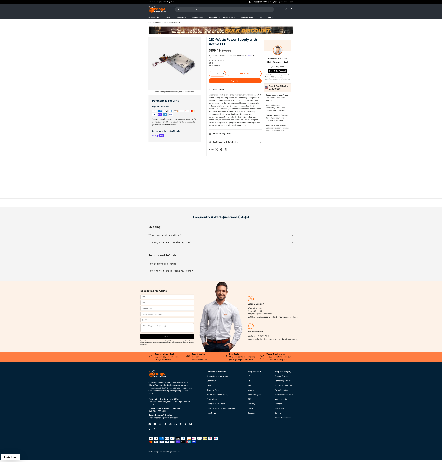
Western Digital (254, 394)
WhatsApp (277, 62)
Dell (249, 381)
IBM (249, 399)
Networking (213, 17)
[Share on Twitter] (216, 149)
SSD (269, 17)
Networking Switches (283, 381)
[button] (292, 9)
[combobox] (224, 9)
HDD (260, 17)
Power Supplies (229, 17)
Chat (269, 62)
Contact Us (211, 381)
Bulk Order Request (277, 71)
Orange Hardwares (160, 452)
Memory (168, 17)
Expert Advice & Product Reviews (221, 408)
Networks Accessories (284, 394)
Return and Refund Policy (217, 394)
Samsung (251, 404)
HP (210, 58)
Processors (181, 17)
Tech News (211, 413)
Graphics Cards (247, 17)
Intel (249, 385)
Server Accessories (283, 417)
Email (286, 62)
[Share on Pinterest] (226, 149)
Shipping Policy (213, 390)
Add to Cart (244, 73)
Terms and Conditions (216, 404)
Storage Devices (281, 376)
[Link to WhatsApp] (251, 2)
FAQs (209, 385)
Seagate (251, 413)
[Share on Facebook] (221, 149)
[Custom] (190, 424)
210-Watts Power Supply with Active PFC (167, 22)
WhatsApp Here (255, 308)
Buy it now (235, 81)
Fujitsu (250, 408)
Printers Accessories (283, 385)
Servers (278, 413)
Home (150, 22)
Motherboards (197, 17)
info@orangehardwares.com (282, 2)
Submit (167, 336)
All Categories (153, 17)
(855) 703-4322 (260, 2)
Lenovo (251, 390)
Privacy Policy (212, 399)
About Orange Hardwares (217, 376)
